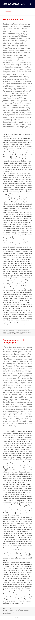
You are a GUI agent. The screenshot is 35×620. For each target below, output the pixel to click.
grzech (10, 610)
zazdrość (10, 333)
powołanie (10, 612)
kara (14, 610)
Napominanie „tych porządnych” (13, 341)
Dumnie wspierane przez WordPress (11, 618)
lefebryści (26, 610)
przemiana (5, 333)
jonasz (9, 332)
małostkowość (18, 332)
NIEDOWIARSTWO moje (14, 4)
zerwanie (23, 612)
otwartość (5, 612)
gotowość (6, 610)
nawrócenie (25, 332)
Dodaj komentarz (19, 333)
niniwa (29, 332)
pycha (14, 612)
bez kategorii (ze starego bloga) (22, 609)
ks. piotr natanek (19, 610)
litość (13, 332)
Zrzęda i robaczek (13, 19)
